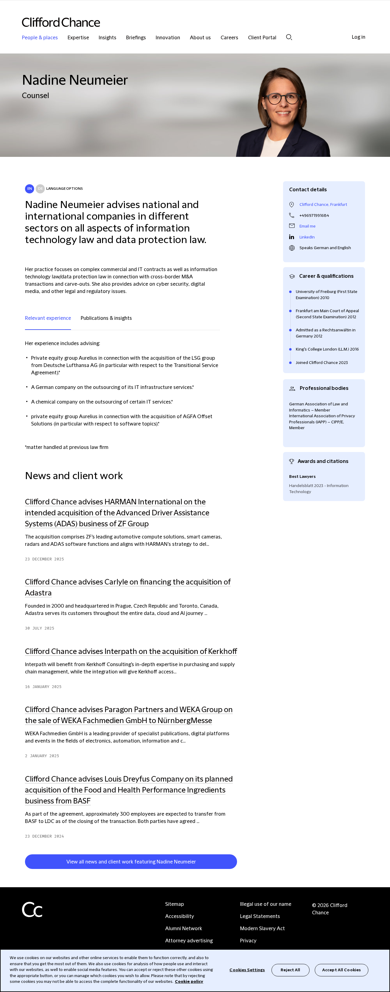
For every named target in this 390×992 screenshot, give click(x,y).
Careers (229, 38)
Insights (107, 38)
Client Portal (262, 38)
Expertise (78, 38)
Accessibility (179, 916)
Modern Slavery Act (262, 928)
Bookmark (240, 863)
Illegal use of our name (265, 904)
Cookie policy (189, 981)
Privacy (248, 941)
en (29, 189)
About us (200, 38)
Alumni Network (183, 928)
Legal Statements (260, 916)
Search (289, 37)
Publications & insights (106, 318)
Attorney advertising (189, 941)
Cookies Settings (247, 969)
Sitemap (174, 904)
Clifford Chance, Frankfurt (323, 204)
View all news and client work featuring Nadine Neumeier (131, 862)
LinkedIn (307, 237)
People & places (40, 38)
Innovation (168, 38)
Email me (308, 226)
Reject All (290, 969)
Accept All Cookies (341, 969)
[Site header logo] (183, 22)
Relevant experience (48, 318)
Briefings (136, 38)
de (40, 189)
